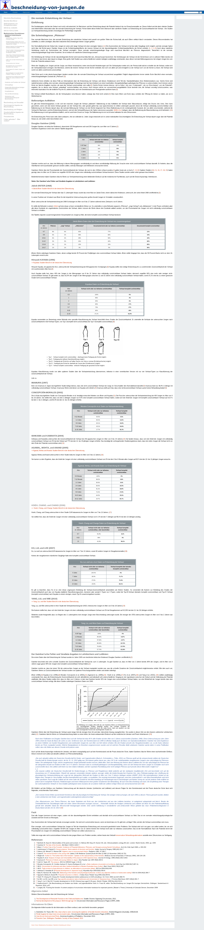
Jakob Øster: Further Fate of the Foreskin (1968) (14, 39)
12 (136, 170)
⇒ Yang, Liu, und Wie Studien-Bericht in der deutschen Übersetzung (55, 601)
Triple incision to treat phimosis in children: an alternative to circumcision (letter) (68, 868)
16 (158, 170)
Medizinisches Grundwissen (14, 33)
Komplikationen (9, 91)
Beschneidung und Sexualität (13, 102)
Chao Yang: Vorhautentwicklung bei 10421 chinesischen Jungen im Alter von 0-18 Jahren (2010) (15, 56)
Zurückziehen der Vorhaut (12, 63)
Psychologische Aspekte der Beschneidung (13, 105)
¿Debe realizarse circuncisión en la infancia (100, 864)
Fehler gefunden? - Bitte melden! (12, 120)
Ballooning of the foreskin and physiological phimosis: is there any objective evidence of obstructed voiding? (96, 872)
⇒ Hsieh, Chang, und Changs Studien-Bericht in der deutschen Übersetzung (58, 508)
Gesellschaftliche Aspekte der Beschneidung (14, 113)
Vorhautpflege (9, 85)
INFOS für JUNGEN (10, 28)
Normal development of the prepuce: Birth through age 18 (56, 901)
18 (164, 170)
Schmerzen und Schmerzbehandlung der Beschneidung (12, 98)
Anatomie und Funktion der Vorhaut (15, 82)
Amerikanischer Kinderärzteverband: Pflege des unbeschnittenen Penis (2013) (15, 78)
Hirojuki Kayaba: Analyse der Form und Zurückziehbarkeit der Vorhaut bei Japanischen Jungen (16, 43)
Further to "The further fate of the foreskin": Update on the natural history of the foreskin (74, 855)
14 (124, 439)
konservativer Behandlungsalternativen (129, 835)
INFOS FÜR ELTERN (11, 30)
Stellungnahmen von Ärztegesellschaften (11, 24)
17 (161, 170)
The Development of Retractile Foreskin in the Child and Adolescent (59, 899)
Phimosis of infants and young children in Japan (62, 860)
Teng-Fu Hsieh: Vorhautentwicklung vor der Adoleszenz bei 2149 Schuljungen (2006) (15, 51)
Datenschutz (70, 12)
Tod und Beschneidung (11, 93)
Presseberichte (9, 116)
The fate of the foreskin (53, 845)
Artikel (56, 206)
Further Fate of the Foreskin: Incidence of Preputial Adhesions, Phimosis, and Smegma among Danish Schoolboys (81, 847)
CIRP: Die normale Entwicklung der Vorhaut (15, 60)
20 (150, 734)
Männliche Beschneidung (12, 18)
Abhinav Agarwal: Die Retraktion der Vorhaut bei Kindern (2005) (15, 47)
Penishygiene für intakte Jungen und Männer (15, 70)
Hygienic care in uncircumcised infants (75, 851)
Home (5, 12)
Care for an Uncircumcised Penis (47, 916)
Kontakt (15, 12)
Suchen (50, 12)
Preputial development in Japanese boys (68, 870)
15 (171, 110)
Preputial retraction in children (68, 875)
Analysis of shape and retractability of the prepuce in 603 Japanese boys (73, 858)
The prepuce (55, 862)
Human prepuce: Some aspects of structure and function (75, 849)
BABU (118, 110)
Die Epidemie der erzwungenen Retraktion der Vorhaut (14, 66)
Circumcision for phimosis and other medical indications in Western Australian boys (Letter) (72, 866)
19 (166, 170)
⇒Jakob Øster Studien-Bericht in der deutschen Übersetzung (52, 188)
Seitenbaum (38, 12)
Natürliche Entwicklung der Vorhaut (13, 36)
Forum (59, 12)
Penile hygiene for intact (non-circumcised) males (53, 914)
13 (138, 170)
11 (156, 170)
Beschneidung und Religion (13, 109)
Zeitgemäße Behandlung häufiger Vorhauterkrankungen (14, 88)
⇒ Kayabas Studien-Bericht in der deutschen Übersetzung (51, 262)
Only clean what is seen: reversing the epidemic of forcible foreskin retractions (81, 912)
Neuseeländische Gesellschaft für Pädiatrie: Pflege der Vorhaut (14, 73)
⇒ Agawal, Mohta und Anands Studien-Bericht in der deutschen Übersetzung (57, 450)
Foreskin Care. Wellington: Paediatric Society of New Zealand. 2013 (59, 918)
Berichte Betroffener (10, 21)
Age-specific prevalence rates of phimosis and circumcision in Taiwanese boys (84, 879)
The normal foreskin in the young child (56, 853)
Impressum (26, 12)
